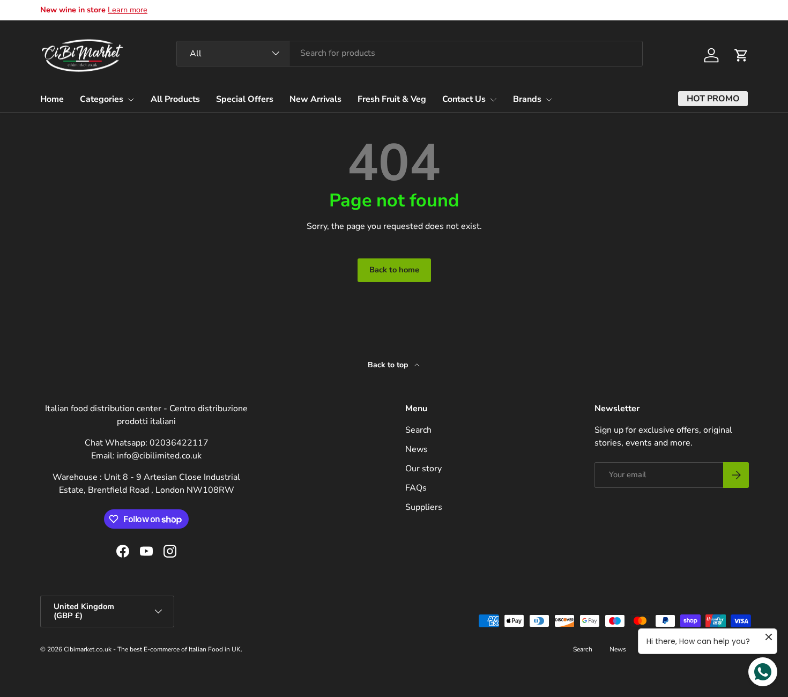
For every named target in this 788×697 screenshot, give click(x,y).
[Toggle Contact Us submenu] (493, 99)
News (416, 449)
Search (418, 430)
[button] (741, 55)
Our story (423, 468)
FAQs (416, 488)
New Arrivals (315, 99)
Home (52, 99)
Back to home (394, 269)
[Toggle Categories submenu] (130, 99)
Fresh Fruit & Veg (392, 99)
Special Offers (244, 99)
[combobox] (409, 53)
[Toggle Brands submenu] (548, 99)
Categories (101, 99)
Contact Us (464, 99)
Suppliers (423, 507)
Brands (527, 99)
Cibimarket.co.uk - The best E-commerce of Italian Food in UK (152, 649)
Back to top (389, 365)
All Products (175, 99)
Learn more (127, 9)
